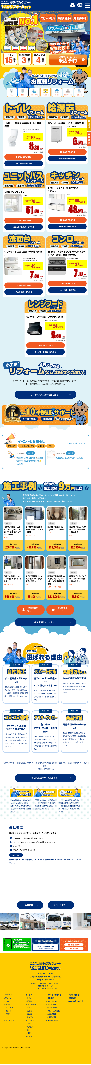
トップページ (8, 995)
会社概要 (29, 905)
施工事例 (29, 995)
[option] (45, 39)
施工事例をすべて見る (44, 622)
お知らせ (41, 446)
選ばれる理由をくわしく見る (44, 777)
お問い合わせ (74, 995)
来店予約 (72, 998)
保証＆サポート (52, 1020)
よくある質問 (52, 1014)
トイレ (7, 1001)
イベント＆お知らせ (54, 995)
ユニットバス (9, 1008)
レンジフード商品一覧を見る (45, 352)
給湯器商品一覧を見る (67, 158)
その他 (50, 446)
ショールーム (52, 1001)
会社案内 (50, 998)
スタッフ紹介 (60, 905)
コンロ (7, 1017)
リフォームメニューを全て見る (44, 394)
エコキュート (31, 1020)
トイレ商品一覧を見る (24, 163)
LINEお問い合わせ (76, 1001)
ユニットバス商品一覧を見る (23, 227)
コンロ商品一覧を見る (67, 290)
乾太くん (30, 1027)
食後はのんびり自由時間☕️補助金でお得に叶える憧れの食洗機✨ (29, 460)
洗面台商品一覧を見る (24, 292)
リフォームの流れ (53, 1011)
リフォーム (7, 998)
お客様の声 (51, 1017)
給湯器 (7, 1004)
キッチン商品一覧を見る (67, 226)
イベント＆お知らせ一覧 (77, 443)
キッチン (8, 1011)
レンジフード (9, 1020)
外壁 (29, 1033)
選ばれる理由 (52, 1008)
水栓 (29, 1023)
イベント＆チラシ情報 (27, 446)
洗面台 (7, 1014)
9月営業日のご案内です (69, 457)
